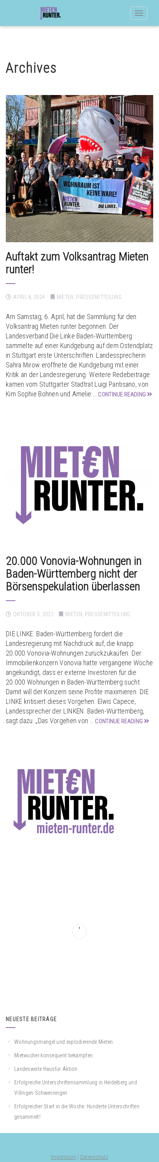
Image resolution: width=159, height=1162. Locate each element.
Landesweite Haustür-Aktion (46, 1069)
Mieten (65, 297)
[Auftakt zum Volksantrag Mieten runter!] (79, 169)
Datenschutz (94, 1157)
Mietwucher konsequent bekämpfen (53, 1055)
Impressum (63, 1157)
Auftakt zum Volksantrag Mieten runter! (77, 263)
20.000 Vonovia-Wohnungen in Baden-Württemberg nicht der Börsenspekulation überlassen (74, 573)
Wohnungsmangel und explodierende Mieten (63, 1042)
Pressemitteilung (99, 297)
